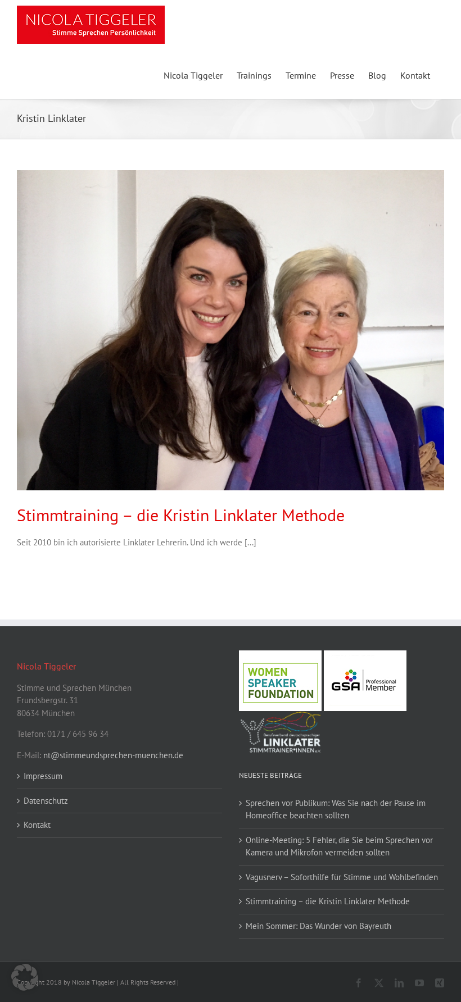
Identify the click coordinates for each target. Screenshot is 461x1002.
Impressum (43, 776)
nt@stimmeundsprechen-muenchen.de (113, 755)
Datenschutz (46, 800)
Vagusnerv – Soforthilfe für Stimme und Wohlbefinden (342, 877)
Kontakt (37, 824)
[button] (24, 977)
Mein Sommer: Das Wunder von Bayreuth (318, 926)
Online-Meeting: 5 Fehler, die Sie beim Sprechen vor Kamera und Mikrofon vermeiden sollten (339, 846)
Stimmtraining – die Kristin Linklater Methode (181, 515)
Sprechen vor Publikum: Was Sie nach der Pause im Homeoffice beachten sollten (336, 809)
